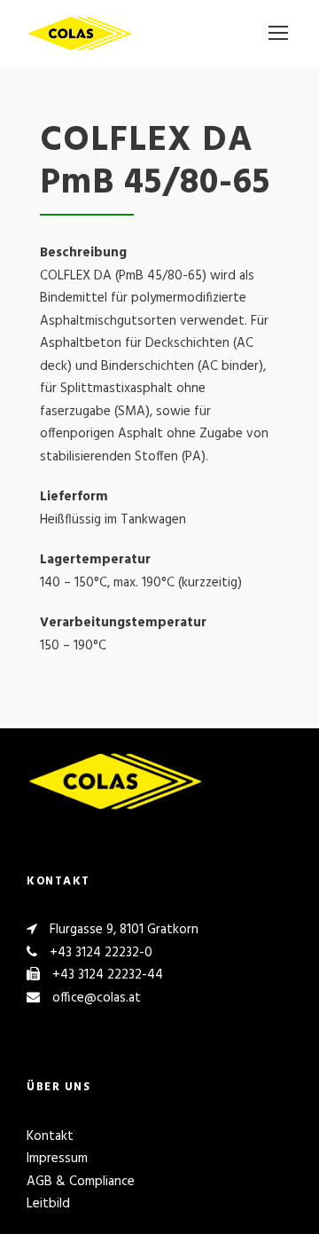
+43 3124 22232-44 (107, 975)
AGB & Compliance (81, 1181)
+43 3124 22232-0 (101, 952)
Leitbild (48, 1203)
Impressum (57, 1158)
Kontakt (50, 1136)
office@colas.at (96, 998)
